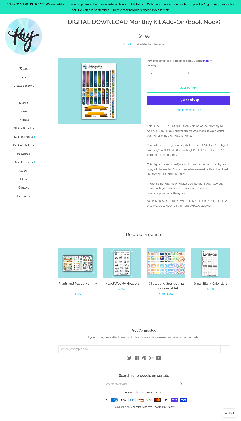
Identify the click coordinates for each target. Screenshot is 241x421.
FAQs (23, 179)
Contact (23, 187)
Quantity (151, 65)
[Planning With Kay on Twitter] (129, 359)
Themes (23, 119)
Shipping (128, 44)
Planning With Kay (142, 407)
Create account (24, 85)
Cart (25, 68)
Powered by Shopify (164, 407)
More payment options (188, 109)
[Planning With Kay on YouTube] (158, 359)
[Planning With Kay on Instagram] (151, 359)
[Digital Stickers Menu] (35, 162)
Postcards (23, 153)
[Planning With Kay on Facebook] (136, 359)
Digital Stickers (23, 162)
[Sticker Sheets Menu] (34, 136)
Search (23, 103)
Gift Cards (23, 196)
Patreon (23, 170)
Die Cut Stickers (23, 145)
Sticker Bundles (23, 128)
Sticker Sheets (23, 136)
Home (23, 111)
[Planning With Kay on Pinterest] (144, 359)
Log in (23, 77)
